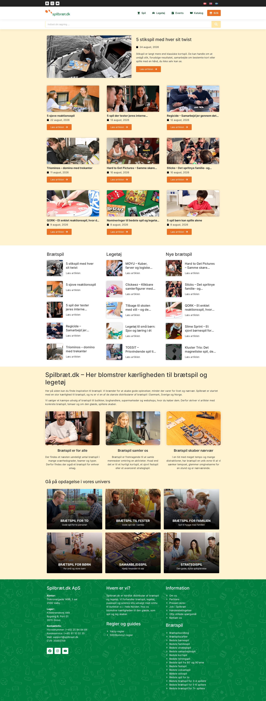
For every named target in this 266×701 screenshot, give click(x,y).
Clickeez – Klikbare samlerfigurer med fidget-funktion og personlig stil (139, 287)
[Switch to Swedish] (217, 3)
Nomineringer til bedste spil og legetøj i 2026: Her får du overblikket (133, 220)
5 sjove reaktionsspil (61, 115)
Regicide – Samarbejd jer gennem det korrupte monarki (191, 115)
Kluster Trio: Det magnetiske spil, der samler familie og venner (200, 350)
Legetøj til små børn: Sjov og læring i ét (140, 328)
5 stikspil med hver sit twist (163, 39)
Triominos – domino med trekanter (69, 168)
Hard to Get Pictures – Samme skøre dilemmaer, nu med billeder (131, 168)
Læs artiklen (73, 273)
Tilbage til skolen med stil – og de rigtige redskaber (138, 308)
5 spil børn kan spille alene (184, 220)
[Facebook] (47, 3)
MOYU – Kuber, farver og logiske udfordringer (137, 266)
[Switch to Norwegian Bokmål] (211, 3)
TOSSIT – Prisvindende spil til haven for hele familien (139, 350)
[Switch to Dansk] (205, 3)
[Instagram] (52, 3)
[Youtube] (57, 3)
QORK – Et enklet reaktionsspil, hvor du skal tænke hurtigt (73, 220)
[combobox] (128, 24)
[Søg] (216, 24)
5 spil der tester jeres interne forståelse (126, 115)
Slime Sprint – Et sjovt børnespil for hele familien (198, 329)
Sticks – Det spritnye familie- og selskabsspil (188, 168)
